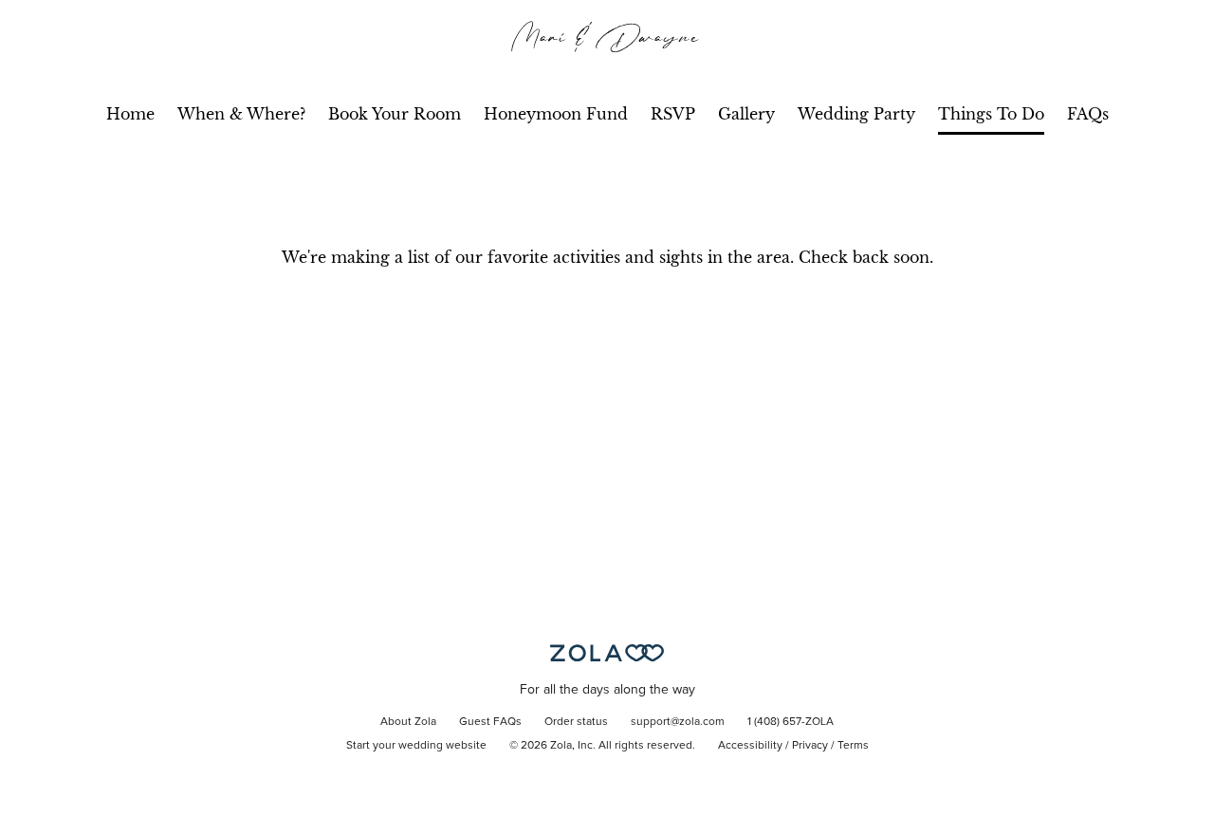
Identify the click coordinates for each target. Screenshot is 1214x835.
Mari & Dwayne (607, 36)
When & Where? (241, 113)
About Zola (408, 722)
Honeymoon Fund (556, 113)
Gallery (746, 113)
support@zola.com (678, 722)
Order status (576, 722)
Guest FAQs (490, 722)
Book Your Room (394, 113)
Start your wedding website (416, 746)
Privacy (810, 746)
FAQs (1088, 113)
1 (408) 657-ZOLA (790, 722)
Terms (853, 746)
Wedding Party (856, 113)
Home (130, 113)
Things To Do (991, 113)
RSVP (673, 113)
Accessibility (750, 746)
